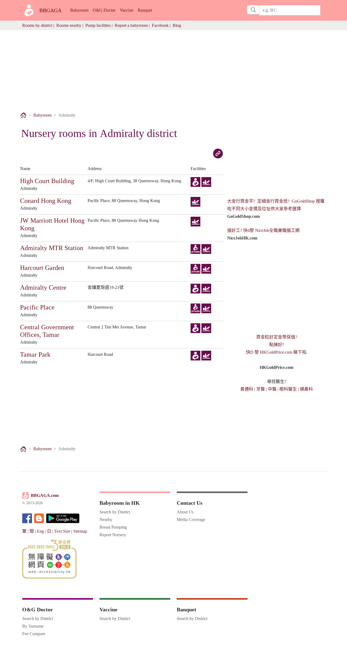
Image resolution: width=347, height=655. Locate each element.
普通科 (246, 389)
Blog (177, 25)
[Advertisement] (173, 68)
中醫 (272, 389)
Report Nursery (112, 534)
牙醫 (260, 389)
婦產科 (306, 389)
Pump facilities (98, 25)
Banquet (145, 10)
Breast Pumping (113, 527)
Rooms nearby (68, 25)
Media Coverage (191, 519)
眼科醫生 (288, 389)
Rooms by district (37, 25)
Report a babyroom (131, 25)
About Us (185, 512)
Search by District (114, 512)
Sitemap (80, 531)
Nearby (105, 519)
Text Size (62, 531)
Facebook (160, 25)
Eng (40, 531)
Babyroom (79, 10)
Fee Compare (33, 633)
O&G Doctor (104, 10)
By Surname (33, 626)
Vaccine (126, 10)
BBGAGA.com (45, 495)
